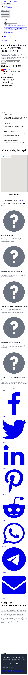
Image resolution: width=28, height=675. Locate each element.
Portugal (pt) (7, 69)
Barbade (11, 29)
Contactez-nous (7, 35)
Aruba (5, 28)
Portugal (6, 40)
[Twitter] (14, 664)
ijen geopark (21, 670)
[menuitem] (15, 6)
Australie (9, 28)
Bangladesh (6, 29)
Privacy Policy (7, 37)
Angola (23, 25)
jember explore (15, 670)
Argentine (20, 27)
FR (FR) (9, 3)
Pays (5, 21)
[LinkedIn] (17, 664)
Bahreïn (22, 28)
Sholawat (9, 671)
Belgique (21, 29)
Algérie (15, 25)
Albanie (6, 25)
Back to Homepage (8, 32)
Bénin (5, 31)
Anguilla (6, 27)
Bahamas (18, 28)
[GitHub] (11, 664)
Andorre (19, 25)
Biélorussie (16, 29)
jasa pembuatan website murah (18, 671)
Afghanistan (11, 25)
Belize (25, 29)
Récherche (3, 62)
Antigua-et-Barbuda (13, 27)
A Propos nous (7, 33)
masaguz (5, 671)
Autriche (13, 28)
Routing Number (8, 36)
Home (2, 40)
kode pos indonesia (7, 670)
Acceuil (5, 19)
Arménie (24, 27)
